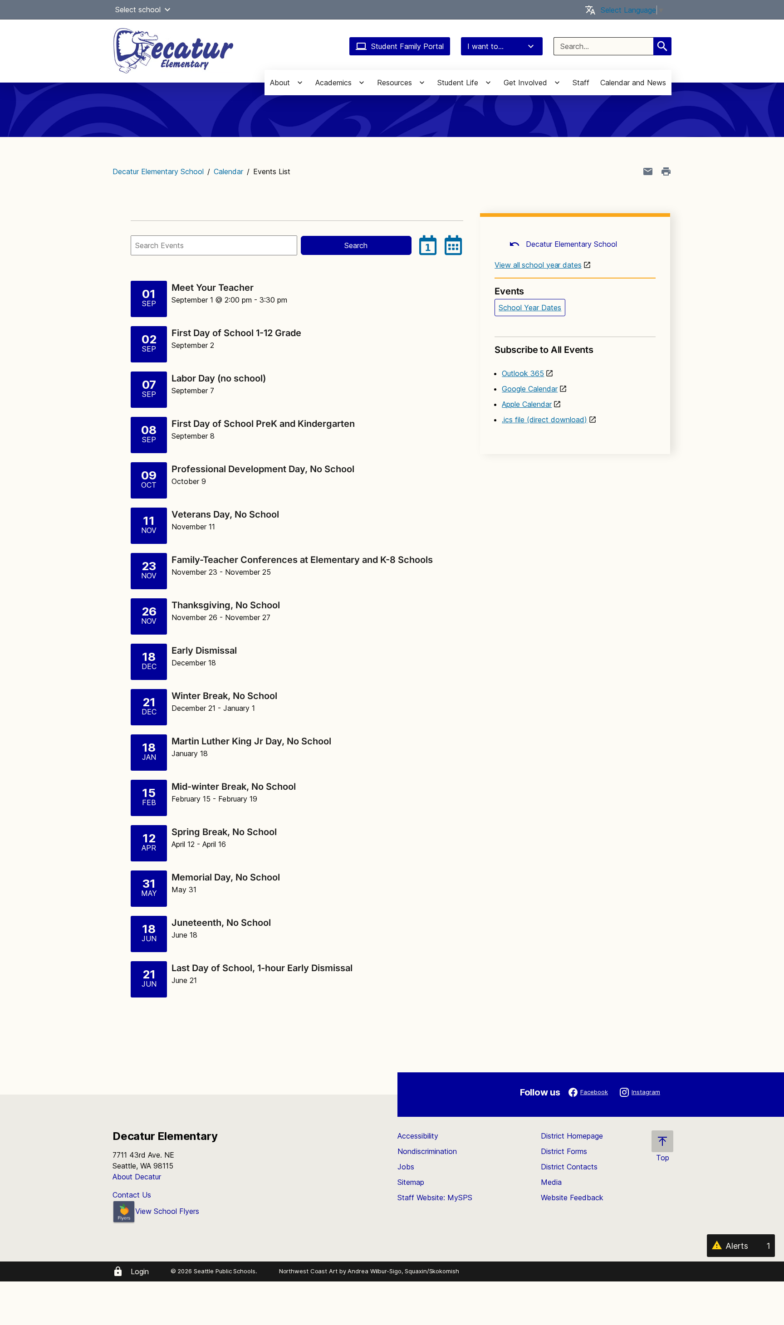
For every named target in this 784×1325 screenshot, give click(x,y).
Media (551, 1182)
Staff (581, 82)
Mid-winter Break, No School (234, 786)
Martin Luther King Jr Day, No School (251, 741)
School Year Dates (530, 307)
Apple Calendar (527, 404)
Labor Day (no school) (220, 378)
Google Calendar (530, 388)
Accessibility (417, 1135)
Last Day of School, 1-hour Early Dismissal (262, 968)
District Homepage (572, 1135)
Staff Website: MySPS (434, 1197)
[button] (167, 9)
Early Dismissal (204, 650)
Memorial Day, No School (226, 877)
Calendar (228, 171)
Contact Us (132, 1194)
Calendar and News (633, 82)
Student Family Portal (407, 46)
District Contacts (569, 1166)
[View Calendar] (453, 245)
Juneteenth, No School (221, 922)
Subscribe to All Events (544, 349)
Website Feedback (572, 1197)
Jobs (405, 1166)
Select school (138, 9)
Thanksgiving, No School (226, 605)
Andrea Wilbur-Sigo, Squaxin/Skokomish (403, 1271)
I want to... (485, 46)
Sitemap (410, 1182)
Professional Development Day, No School (263, 469)
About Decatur (137, 1176)
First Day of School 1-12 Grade (236, 333)
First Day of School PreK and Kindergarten (263, 423)
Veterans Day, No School (225, 514)
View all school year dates (538, 264)
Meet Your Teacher (213, 287)
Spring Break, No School (224, 831)
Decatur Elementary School (158, 171)
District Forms (564, 1151)
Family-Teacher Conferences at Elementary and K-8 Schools (302, 559)
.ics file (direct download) (544, 419)
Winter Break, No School (224, 695)
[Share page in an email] (647, 171)
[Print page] (666, 171)
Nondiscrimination (427, 1151)
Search (356, 245)
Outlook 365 (523, 373)
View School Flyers (167, 1211)
